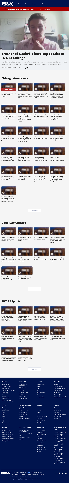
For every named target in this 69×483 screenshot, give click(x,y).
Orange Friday (6, 441)
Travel (38, 386)
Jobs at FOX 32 (41, 443)
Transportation (41, 384)
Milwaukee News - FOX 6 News (24, 431)
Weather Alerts (23, 388)
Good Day (5, 392)
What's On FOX (23, 410)
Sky (3, 421)
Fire (3, 418)
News (4, 381)
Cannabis (56, 412)
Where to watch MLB (60, 438)
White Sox (5, 416)
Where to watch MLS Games (60, 463)
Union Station (41, 397)
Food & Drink (23, 414)
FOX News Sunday (7, 401)
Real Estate (40, 418)
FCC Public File (41, 447)
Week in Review (6, 432)
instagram (59, 473)
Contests (39, 438)
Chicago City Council (60, 397)
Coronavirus (57, 410)
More (43, 4)
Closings (21, 390)
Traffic (39, 381)
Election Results (58, 386)
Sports (4, 405)
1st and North (6, 430)
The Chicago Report (59, 388)
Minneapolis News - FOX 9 (25, 438)
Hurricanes (22, 396)
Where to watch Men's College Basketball (58, 449)
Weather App (23, 394)
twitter (62, 473)
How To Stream (41, 430)
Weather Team (23, 392)
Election (56, 384)
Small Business (41, 421)
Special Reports (6, 395)
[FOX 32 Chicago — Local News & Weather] (8, 4)
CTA (38, 388)
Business (39, 408)
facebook (55, 473)
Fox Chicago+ (23, 412)
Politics (57, 381)
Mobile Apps (40, 432)
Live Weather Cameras (23, 384)
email (66, 473)
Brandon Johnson (59, 395)
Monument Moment (8, 438)
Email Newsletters (42, 434)
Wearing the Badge (7, 434)
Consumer (40, 410)
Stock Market (40, 423)
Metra (38, 390)
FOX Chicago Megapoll (6, 397)
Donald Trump (58, 390)
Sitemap (39, 451)
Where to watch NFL (60, 432)
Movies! (21, 416)
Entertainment (25, 405)
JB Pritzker (57, 392)
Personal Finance (42, 416)
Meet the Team (41, 441)
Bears (4, 408)
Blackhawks (5, 410)
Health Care (57, 416)
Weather (22, 381)
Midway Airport (41, 395)
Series (4, 427)
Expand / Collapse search (66, 4)
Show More (34, 210)
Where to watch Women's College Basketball (59, 454)
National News (6, 386)
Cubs (3, 414)
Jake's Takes (23, 408)
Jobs (38, 414)
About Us (40, 427)
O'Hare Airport (41, 392)
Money (39, 405)
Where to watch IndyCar (58, 444)
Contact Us (40, 436)
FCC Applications (41, 449)
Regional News (25, 427)
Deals (38, 412)
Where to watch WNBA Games (58, 459)
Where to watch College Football (58, 435)
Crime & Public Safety (8, 390)
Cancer (56, 408)
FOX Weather (23, 398)
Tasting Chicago (7, 436)
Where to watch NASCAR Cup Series (59, 441)
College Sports (6, 423)
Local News (5, 384)
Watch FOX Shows (24, 418)
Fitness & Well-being (60, 414)
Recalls (56, 418)
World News (5, 388)
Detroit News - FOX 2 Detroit (25, 434)
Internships (40, 445)
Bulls (3, 412)
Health (56, 405)
